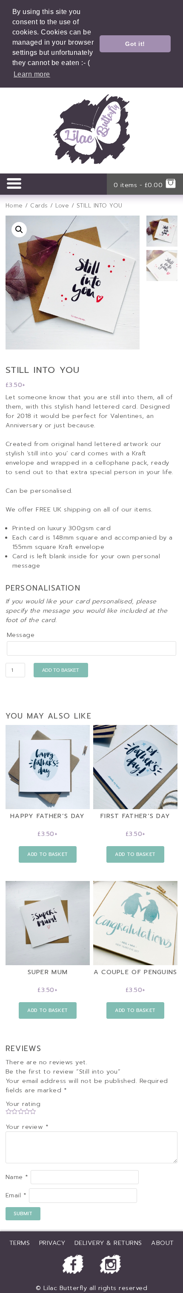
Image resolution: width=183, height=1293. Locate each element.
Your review (27, 1126)
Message (21, 634)
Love (62, 206)
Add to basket (60, 670)
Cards (39, 206)
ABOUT (162, 1243)
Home (14, 206)
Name (17, 1177)
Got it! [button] (135, 43)
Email (16, 1195)
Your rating (23, 1103)
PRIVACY (52, 1243)
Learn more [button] (32, 74)
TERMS (19, 1243)
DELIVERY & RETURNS (108, 1243)
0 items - (138, 185)
